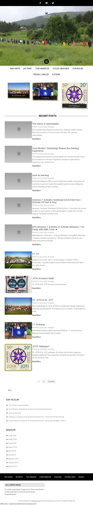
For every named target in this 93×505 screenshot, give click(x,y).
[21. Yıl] (18, 260)
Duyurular (77, 68)
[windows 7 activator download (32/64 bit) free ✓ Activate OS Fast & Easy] (18, 206)
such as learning (40, 175)
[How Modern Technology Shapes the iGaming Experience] (18, 154)
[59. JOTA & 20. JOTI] (19, 90)
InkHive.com (36, 501)
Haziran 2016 (13, 463)
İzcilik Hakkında (61, 68)
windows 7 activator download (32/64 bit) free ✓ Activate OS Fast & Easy (57, 201)
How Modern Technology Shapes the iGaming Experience (55, 149)
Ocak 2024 (12, 443)
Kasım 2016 (12, 447)
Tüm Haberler (42, 68)
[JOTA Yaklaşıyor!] (74, 95)
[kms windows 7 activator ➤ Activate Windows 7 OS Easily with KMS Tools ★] (18, 233)
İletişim (56, 74)
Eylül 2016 (12, 455)
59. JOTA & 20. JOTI (18, 96)
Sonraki (51, 381)
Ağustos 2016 (13, 459)
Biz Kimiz (27, 68)
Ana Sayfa (15, 68)
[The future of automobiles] (18, 130)
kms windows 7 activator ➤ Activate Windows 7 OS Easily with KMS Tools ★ (58, 228)
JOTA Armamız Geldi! (43, 278)
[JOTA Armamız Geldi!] (18, 284)
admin (52, 127)
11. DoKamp (45, 98)
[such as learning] (18, 181)
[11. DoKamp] (45, 91)
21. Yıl (35, 253)
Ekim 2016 (12, 451)
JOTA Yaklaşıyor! (74, 106)
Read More (36, 139)
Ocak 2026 (12, 436)
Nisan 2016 (12, 466)
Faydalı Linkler (41, 74)
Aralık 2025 (12, 439)
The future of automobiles (45, 123)
